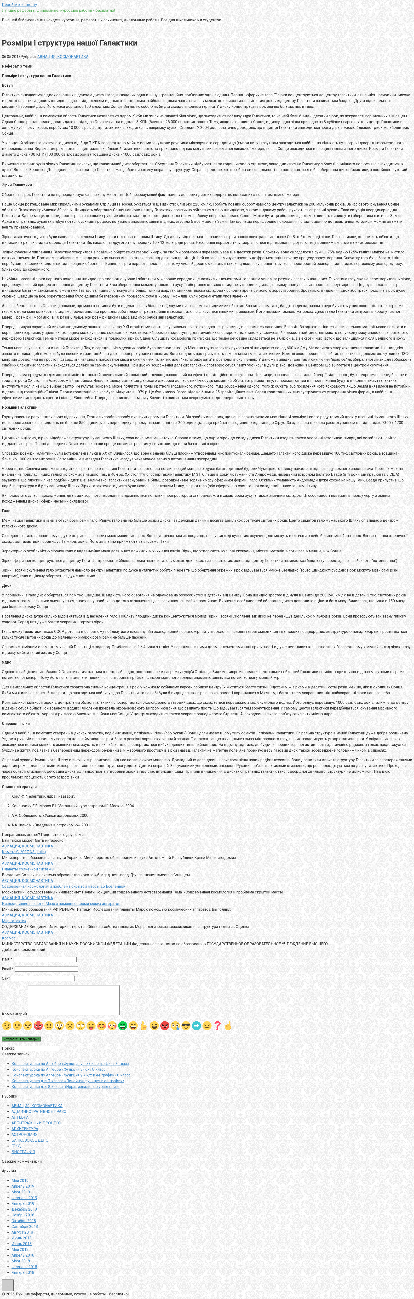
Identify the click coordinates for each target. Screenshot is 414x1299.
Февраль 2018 (24, 1267)
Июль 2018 (22, 1238)
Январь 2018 (23, 1272)
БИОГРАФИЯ (23, 1152)
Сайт (6, 978)
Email (8, 969)
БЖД (16, 1146)
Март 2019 (21, 1192)
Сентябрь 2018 (25, 1226)
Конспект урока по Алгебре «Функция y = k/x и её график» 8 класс (71, 1075)
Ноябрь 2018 (23, 1215)
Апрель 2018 (23, 1255)
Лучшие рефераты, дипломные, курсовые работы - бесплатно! (58, 10)
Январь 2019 (23, 1203)
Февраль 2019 (24, 1198)
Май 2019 (20, 1180)
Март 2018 (21, 1261)
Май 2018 (20, 1249)
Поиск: (8, 1048)
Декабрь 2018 (24, 1209)
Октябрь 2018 (24, 1221)
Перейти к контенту (19, 4)
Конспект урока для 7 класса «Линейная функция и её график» (68, 1081)
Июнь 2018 (22, 1244)
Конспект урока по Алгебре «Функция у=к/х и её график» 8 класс (70, 1063)
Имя (7, 959)
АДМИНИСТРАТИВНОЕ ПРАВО (39, 1111)
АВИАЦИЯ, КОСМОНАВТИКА (62, 56)
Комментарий (14, 1014)
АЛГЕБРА (20, 1117)
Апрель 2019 (23, 1186)
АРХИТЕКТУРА (25, 1129)
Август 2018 (22, 1232)
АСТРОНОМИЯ (25, 1134)
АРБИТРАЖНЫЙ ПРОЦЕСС (36, 1123)
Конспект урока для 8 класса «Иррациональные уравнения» (66, 1086)
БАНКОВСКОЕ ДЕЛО (30, 1140)
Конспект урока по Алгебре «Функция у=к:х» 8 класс (58, 1069)
